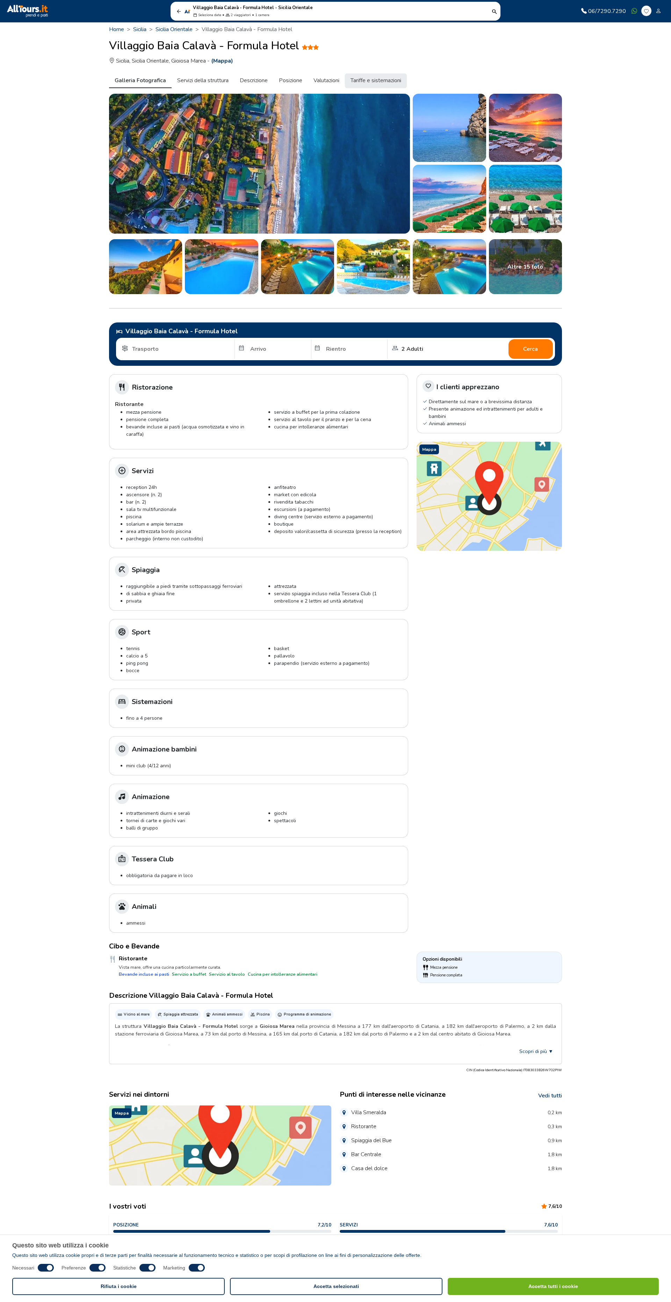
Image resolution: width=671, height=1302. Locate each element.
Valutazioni (326, 80)
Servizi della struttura (203, 80)
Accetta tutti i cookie (553, 1286)
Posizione (290, 80)
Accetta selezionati (336, 1286)
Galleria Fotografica (140, 80)
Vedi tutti (550, 1096)
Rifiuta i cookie (119, 1286)
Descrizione (254, 80)
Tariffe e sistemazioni (376, 80)
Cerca (530, 349)
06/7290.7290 (607, 11)
